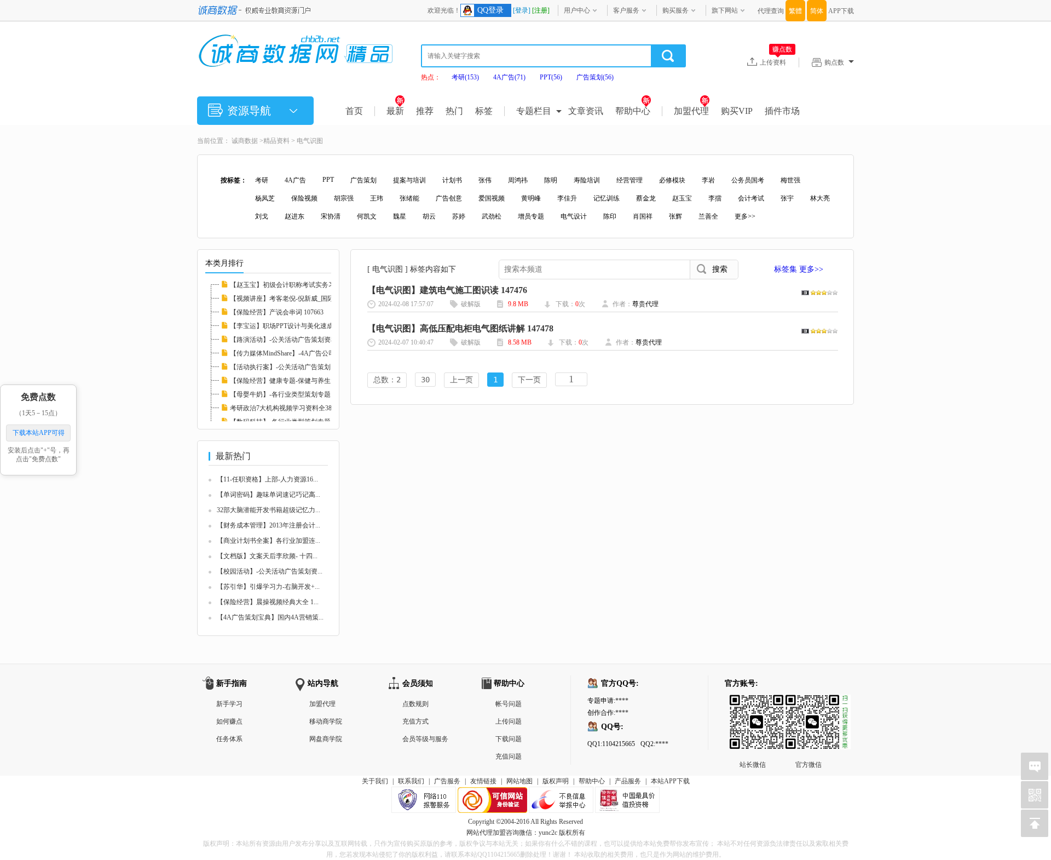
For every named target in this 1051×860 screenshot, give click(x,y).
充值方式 (415, 721)
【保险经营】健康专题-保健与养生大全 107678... (300, 381)
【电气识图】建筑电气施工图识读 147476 (447, 290)
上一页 (461, 379)
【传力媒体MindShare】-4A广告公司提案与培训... (301, 353)
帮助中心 (632, 111)
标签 (484, 111)
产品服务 (628, 781)
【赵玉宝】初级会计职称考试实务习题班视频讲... (301, 285)
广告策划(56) (595, 77)
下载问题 (508, 739)
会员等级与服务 (425, 739)
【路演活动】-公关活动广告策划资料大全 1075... (300, 339)
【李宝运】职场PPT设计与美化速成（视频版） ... (301, 326)
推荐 (425, 111)
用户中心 (577, 10)
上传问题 (508, 721)
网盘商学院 (325, 739)
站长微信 (752, 703)
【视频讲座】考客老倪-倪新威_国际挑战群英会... (301, 298)
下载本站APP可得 (39, 433)
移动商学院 (325, 721)
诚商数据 (245, 141)
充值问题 (508, 756)
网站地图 (519, 781)
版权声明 (555, 781)
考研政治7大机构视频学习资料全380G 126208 (295, 408)
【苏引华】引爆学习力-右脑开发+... (268, 586)
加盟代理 (691, 111)
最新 (395, 111)
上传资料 (776, 62)
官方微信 (808, 703)
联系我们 (411, 781)
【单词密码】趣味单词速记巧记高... (268, 494)
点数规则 (415, 704)
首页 (354, 111)
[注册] (541, 10)
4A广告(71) (509, 77)
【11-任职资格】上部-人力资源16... (267, 479)
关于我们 (375, 781)
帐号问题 (508, 704)
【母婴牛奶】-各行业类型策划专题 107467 (291, 394)
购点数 (834, 62)
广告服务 (447, 781)
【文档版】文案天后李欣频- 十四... (267, 556)
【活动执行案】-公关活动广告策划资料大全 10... (300, 367)
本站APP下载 (670, 781)
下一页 (529, 379)
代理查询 (771, 11)
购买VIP (737, 111)
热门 (454, 111)
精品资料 (276, 141)
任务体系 (229, 739)
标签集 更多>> (798, 269)
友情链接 (483, 781)
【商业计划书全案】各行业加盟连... (268, 540)
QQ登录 (490, 10)
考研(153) (465, 77)
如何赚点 (229, 721)
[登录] (521, 10)
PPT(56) (551, 77)
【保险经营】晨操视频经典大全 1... (268, 602)
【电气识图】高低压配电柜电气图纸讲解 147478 (460, 328)
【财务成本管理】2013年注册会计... (268, 525)
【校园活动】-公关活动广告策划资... (269, 571)
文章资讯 (585, 111)
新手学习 (229, 704)
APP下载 (841, 11)
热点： (431, 77)
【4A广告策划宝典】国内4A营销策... (270, 617)
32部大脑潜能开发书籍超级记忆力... (268, 510)
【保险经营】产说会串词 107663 (277, 312)
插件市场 (782, 111)
